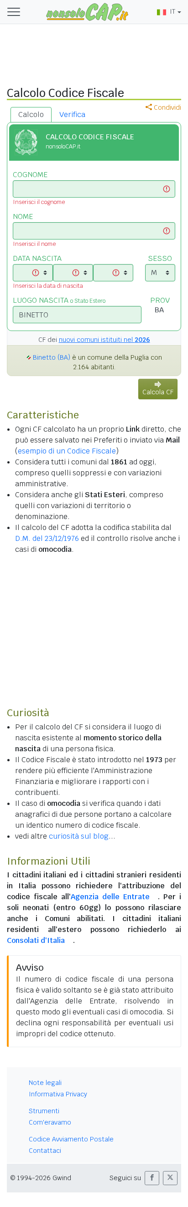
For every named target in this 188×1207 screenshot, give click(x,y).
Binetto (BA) (51, 357)
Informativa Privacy (58, 1094)
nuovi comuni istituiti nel (104, 340)
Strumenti (44, 1111)
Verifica (72, 114)
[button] (152, 1178)
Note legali (45, 1083)
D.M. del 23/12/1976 (47, 538)
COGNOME (30, 174)
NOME (23, 216)
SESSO (160, 258)
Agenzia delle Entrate (110, 896)
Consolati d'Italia (36, 940)
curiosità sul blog (79, 836)
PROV (160, 300)
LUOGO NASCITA (59, 300)
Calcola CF (157, 392)
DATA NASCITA (37, 258)
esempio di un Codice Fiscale (67, 451)
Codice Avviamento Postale (71, 1139)
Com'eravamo (50, 1122)
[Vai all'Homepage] (87, 11)
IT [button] (172, 11)
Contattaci (45, 1150)
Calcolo (31, 114)
